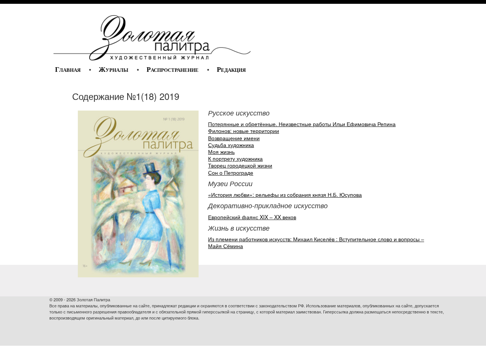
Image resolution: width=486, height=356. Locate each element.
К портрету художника (235, 158)
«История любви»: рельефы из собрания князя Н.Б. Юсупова (285, 194)
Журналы (113, 69)
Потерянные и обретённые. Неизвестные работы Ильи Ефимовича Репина (302, 124)
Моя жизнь (221, 151)
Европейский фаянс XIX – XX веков (252, 217)
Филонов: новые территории (243, 130)
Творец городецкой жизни (240, 165)
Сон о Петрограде (230, 172)
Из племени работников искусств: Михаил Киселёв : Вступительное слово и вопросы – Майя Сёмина (316, 242)
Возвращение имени (234, 138)
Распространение (173, 69)
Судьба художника (231, 145)
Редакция (231, 69)
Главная (67, 69)
